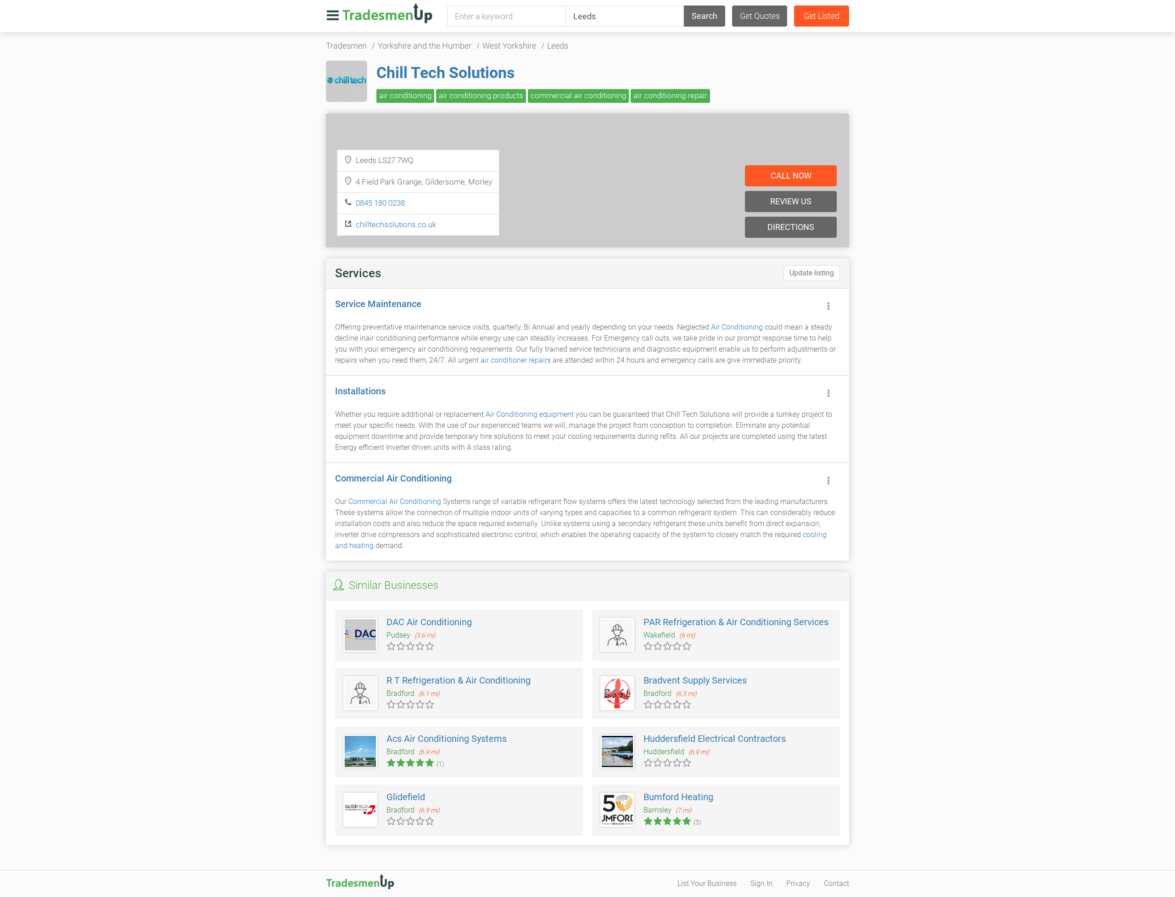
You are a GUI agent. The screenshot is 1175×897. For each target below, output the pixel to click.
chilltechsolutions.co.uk (396, 224)
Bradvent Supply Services (695, 680)
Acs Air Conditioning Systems (446, 738)
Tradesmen (346, 45)
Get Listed (821, 16)
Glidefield (405, 796)
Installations (360, 391)
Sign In (761, 883)
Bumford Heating (678, 796)
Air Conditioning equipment (530, 414)
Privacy (798, 883)
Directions (790, 227)
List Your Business (707, 883)
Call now (791, 175)
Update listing (811, 273)
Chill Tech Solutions (445, 72)
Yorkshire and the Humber (424, 45)
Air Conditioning (737, 327)
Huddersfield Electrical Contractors (714, 738)
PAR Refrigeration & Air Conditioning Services (735, 622)
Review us (790, 201)
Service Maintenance (378, 303)
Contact (836, 883)
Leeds (557, 45)
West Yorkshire (509, 45)
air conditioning (405, 95)
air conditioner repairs (516, 360)
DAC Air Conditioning (429, 622)
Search (704, 16)
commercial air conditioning (578, 95)
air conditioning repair (670, 95)
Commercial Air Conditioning (393, 478)
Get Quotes (760, 16)
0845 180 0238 (380, 202)
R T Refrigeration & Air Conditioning (458, 680)
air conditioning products (481, 95)
